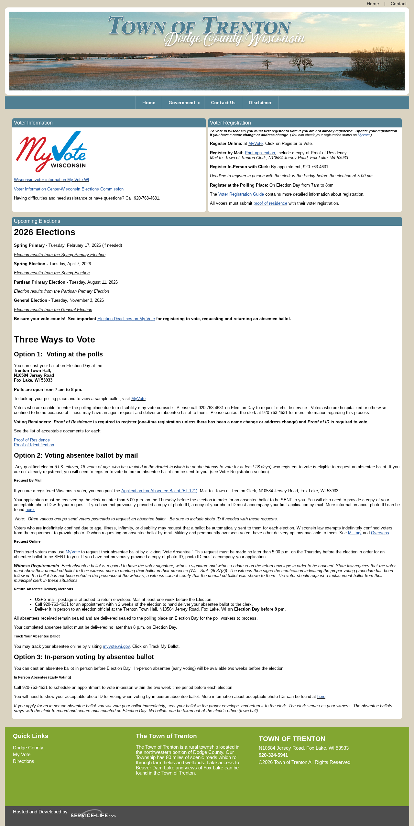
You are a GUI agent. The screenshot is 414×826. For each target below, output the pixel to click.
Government (185, 102)
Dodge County (28, 747)
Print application (260, 152)
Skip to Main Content (378, 762)
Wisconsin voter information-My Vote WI (51, 179)
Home (148, 102)
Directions (23, 761)
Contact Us (223, 102)
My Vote (21, 754)
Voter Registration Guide (241, 194)
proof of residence (270, 203)
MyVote (364, 135)
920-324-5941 (273, 755)
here (321, 696)
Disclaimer (260, 102)
